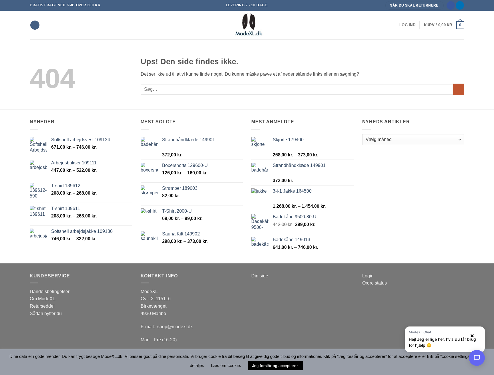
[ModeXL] (247, 25)
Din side (259, 275)
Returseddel (42, 306)
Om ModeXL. (43, 298)
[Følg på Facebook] (451, 5)
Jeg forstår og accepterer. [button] (275, 365)
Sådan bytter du (46, 313)
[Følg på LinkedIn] (460, 5)
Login (368, 275)
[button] (407, 25)
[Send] (458, 89)
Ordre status (374, 283)
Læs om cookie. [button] (226, 365)
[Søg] (34, 25)
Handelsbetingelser (49, 291)
